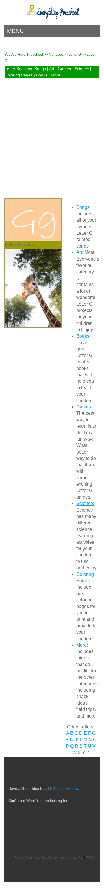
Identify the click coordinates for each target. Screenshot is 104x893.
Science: (85, 503)
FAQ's (90, 857)
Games (64, 69)
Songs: (83, 207)
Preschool (35, 55)
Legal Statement (53, 857)
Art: (80, 252)
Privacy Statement (27, 857)
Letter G (75, 55)
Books (41, 75)
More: (82, 645)
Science (82, 69)
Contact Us (75, 857)
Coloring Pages (19, 75)
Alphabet (56, 55)
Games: (84, 406)
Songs (40, 69)
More (55, 75)
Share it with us (66, 788)
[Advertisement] (52, 134)
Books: (83, 336)
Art (51, 69)
